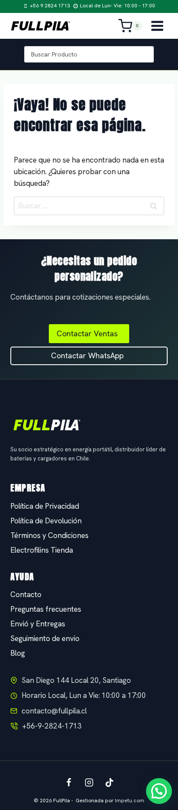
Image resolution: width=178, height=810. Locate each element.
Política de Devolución (46, 520)
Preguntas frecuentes (45, 609)
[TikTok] (109, 782)
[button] (159, 791)
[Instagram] (89, 782)
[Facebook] (69, 782)
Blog (17, 653)
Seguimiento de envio (44, 638)
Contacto (25, 594)
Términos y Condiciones (49, 535)
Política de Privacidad (44, 506)
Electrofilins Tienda (41, 550)
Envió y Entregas (37, 624)
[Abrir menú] (157, 25)
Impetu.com (129, 800)
